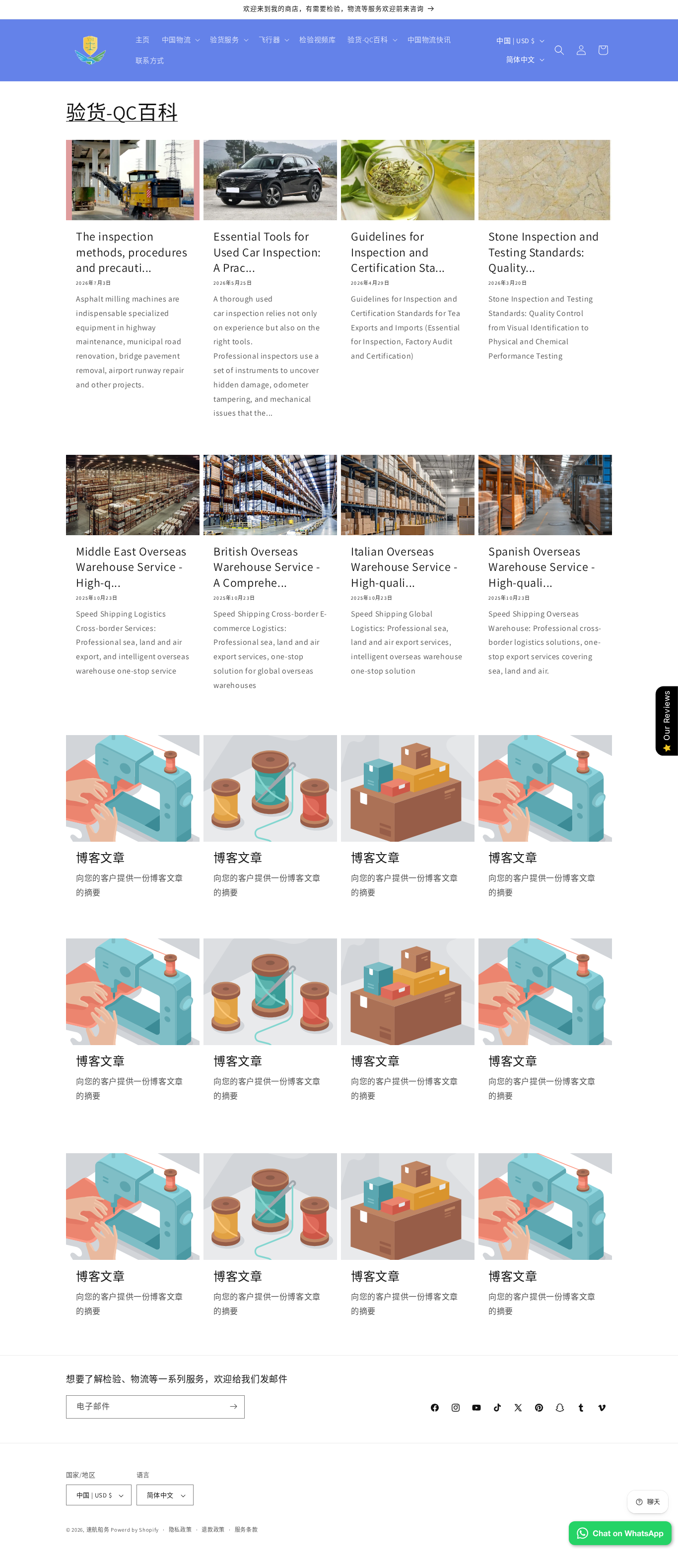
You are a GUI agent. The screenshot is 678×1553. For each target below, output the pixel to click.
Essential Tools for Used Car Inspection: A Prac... (267, 252)
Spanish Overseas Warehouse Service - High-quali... (541, 567)
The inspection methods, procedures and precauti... (131, 252)
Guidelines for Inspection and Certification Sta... (398, 252)
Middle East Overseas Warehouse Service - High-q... (131, 567)
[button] (180, 39)
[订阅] (233, 1406)
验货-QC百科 (122, 112)
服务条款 (246, 1529)
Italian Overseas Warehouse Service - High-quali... (404, 567)
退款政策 (213, 1529)
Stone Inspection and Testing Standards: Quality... (543, 252)
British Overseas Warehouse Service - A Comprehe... (266, 567)
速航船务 (98, 1530)
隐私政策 (180, 1529)
